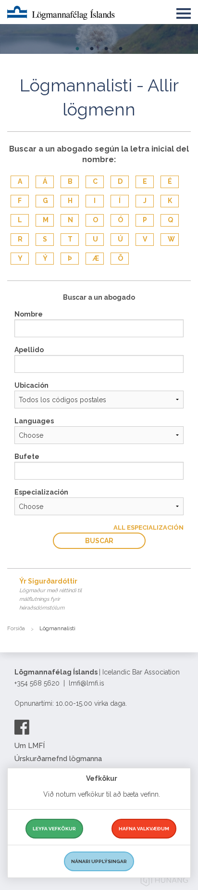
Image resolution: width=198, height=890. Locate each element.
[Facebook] (21, 727)
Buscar (99, 541)
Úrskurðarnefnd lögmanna (58, 758)
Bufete (26, 456)
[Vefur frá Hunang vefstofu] (164, 881)
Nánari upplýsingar (99, 861)
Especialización (41, 492)
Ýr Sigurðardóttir (50, 594)
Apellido (29, 350)
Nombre (28, 314)
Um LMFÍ (29, 745)
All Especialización (148, 527)
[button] (183, 11)
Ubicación (31, 385)
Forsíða (16, 628)
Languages (34, 421)
